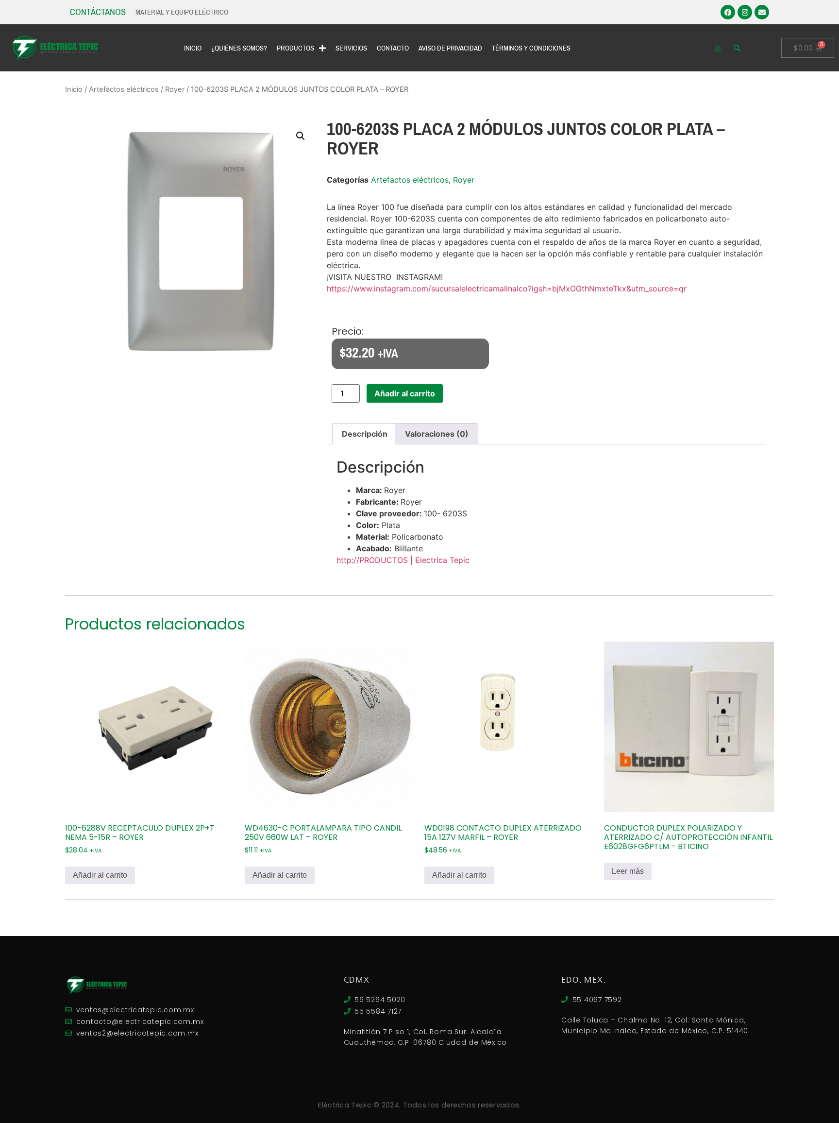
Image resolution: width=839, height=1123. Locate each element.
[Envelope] (762, 12)
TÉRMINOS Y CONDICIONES (531, 48)
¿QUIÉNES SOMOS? (239, 48)
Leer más (628, 871)
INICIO (192, 48)
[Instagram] (745, 12)
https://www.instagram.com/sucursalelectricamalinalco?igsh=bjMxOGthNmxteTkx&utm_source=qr (507, 288)
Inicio (74, 89)
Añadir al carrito (404, 393)
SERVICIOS (351, 48)
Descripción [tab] (364, 434)
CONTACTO (393, 48)
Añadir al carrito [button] (100, 875)
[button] (300, 136)
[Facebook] (728, 12)
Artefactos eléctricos (124, 89)
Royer (175, 89)
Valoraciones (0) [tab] (437, 434)
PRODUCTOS (295, 48)
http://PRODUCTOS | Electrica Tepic (403, 560)
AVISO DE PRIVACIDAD (450, 48)
